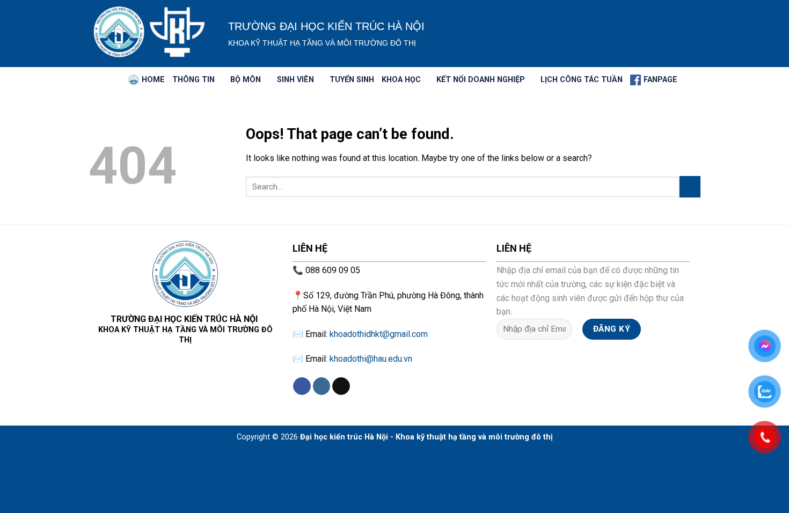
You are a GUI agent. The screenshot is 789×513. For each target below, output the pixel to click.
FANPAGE (660, 79)
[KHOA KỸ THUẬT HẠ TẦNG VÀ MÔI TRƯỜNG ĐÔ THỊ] (150, 33)
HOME (153, 79)
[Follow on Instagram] (322, 386)
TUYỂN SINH (352, 79)
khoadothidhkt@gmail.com (379, 334)
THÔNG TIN (193, 79)
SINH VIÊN (295, 79)
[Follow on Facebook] (302, 386)
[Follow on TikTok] (341, 386)
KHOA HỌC (401, 79)
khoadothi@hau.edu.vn (371, 359)
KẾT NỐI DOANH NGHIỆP (480, 79)
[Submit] (690, 186)
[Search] (116, 80)
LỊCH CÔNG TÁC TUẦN (581, 79)
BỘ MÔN (245, 79)
